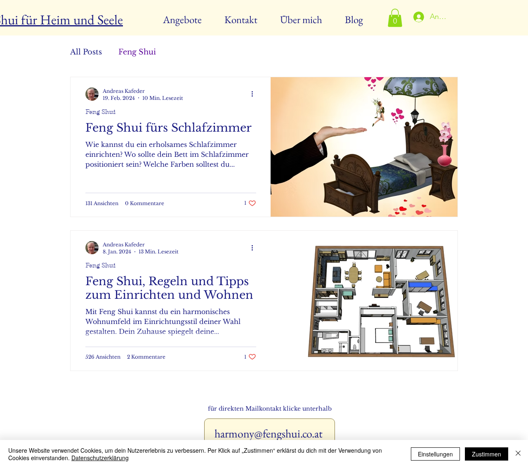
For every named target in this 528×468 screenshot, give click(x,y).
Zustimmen (486, 454)
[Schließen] (518, 454)
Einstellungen (435, 454)
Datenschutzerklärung (100, 458)
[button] (395, 18)
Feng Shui (137, 52)
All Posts (86, 52)
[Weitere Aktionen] (255, 94)
